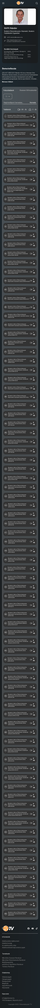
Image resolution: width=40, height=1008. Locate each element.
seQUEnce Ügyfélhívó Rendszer (12, 964)
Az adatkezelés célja (9, 945)
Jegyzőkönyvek (7, 985)
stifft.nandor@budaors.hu (15, 37)
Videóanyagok (6, 977)
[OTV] (20, 3)
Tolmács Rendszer (8, 966)
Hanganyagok (6, 979)
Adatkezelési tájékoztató (10, 941)
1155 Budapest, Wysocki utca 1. (12, 1000)
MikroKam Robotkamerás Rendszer (13, 960)
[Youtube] (32, 928)
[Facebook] (28, 928)
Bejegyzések (6, 981)
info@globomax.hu (8, 998)
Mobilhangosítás (7, 962)
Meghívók (5, 983)
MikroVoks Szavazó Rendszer (12, 958)
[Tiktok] (36, 928)
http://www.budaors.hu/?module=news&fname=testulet (16, 40)
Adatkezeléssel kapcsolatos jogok (13, 947)
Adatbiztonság (7, 943)
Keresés (33, 103)
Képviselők (5, 988)
